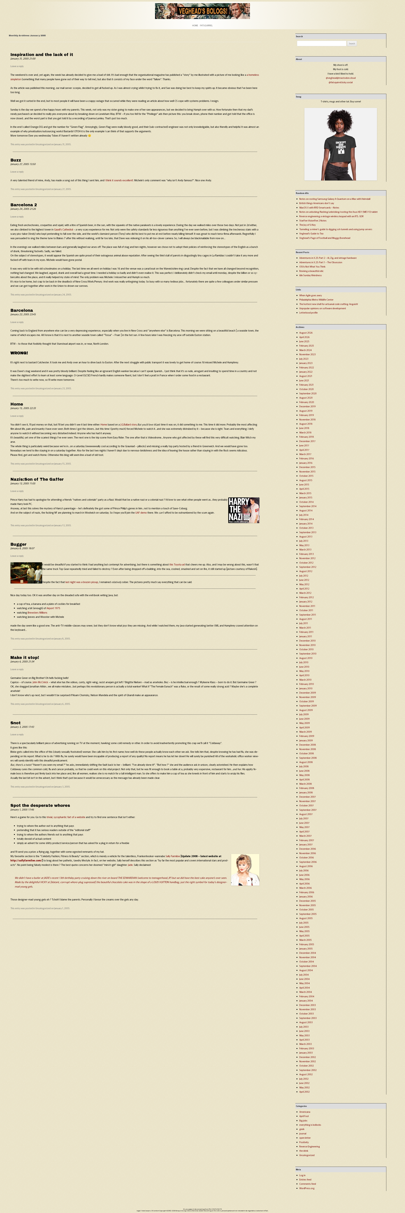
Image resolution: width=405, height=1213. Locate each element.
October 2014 (306, 501)
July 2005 (303, 922)
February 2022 (306, 367)
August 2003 (306, 1022)
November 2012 (307, 558)
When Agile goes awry (310, 295)
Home (195, 25)
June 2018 (304, 428)
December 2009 (307, 692)
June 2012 (304, 579)
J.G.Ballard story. (128, 424)
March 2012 (305, 592)
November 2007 (307, 801)
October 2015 (306, 475)
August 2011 (305, 618)
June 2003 (304, 1031)
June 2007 (304, 822)
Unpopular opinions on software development (322, 308)
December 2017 (307, 441)
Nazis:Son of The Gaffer (37, 479)
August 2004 (306, 970)
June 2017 (304, 445)
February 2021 (306, 384)
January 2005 (306, 948)
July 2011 (303, 623)
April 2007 (304, 831)
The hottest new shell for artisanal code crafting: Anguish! (328, 304)
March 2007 (305, 835)
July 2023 (303, 358)
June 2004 (304, 978)
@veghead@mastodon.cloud (341, 77)
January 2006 (306, 896)
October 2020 (306, 389)
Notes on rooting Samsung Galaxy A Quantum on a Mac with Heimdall (334, 198)
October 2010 (306, 649)
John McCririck (40, 682)
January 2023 (305, 363)
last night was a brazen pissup (81, 582)
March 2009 (305, 731)
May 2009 (304, 723)
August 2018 (305, 423)
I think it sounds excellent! (119, 180)
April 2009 (304, 727)
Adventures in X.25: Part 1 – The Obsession (320, 262)
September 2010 (307, 653)
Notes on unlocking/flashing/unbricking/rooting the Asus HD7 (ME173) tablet (338, 211)
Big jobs (303, 1120)
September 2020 (308, 393)
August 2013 (305, 536)
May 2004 (304, 983)
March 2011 (305, 627)
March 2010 (305, 679)
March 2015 (305, 493)
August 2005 (306, 918)
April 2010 (304, 675)
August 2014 (305, 510)
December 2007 (307, 796)
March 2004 (305, 991)
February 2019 (306, 415)
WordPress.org (307, 1188)
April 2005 (304, 935)
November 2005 (307, 905)
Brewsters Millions (37, 612)
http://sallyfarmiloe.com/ (26, 860)
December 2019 (307, 406)
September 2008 (308, 757)
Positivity (304, 1142)
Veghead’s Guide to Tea (311, 233)
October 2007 (306, 805)
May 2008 (304, 775)
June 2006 (304, 874)
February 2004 (306, 996)
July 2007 (303, 818)
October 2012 (306, 562)
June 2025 (304, 341)
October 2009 (306, 701)
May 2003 (304, 1035)
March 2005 (305, 939)
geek (301, 1129)
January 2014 (305, 523)
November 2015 (307, 471)
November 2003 (307, 1009)
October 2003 (306, 1013)
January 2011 (305, 636)
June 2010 (304, 666)
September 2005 (308, 913)
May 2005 (304, 931)
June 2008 (304, 770)
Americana (304, 1111)
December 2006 (307, 848)
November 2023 (307, 354)
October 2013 (306, 527)
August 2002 (306, 1074)
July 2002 (303, 1078)
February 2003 (306, 1048)
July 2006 (304, 870)
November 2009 (307, 697)
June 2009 (304, 718)
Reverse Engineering (309, 1146)
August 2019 (305, 410)
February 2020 (306, 402)
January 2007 (306, 844)
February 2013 (306, 553)
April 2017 (304, 449)
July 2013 (303, 540)
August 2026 (306, 332)
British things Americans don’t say (316, 203)
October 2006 (306, 857)
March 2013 (305, 549)
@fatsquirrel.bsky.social (341, 82)
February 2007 (306, 840)
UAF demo (141, 512)
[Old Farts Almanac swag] (340, 179)
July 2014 (303, 514)
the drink (303, 1150)
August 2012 (305, 571)
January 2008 (306, 792)
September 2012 (307, 566)
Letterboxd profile (308, 312)
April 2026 (304, 337)
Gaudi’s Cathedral (63, 229)
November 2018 (307, 419)
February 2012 (306, 597)
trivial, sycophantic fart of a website (66, 817)
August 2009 (306, 710)
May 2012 (304, 584)
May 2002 (304, 1087)
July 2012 (303, 575)
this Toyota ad (177, 564)
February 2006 (306, 892)
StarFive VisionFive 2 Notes (313, 220)
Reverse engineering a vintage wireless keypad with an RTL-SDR (331, 216)
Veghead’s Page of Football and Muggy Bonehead (324, 237)
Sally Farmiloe (173, 856)
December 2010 (307, 640)
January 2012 (305, 601)
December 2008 (307, 744)
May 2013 (304, 545)
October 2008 (306, 753)
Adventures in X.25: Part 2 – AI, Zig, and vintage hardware (328, 257)
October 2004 (306, 961)
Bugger (18, 544)
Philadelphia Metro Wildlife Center (316, 299)
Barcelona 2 (23, 205)
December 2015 (307, 467)
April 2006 (304, 883)
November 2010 (307, 645)
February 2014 (306, 519)
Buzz (15, 160)
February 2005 (306, 944)
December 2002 (307, 1057)
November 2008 (307, 749)
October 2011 (306, 610)
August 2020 (306, 397)
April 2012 (304, 588)
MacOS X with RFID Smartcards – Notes (319, 207)
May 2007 (304, 827)
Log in (302, 1175)
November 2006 (307, 853)
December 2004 (307, 952)
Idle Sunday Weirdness (310, 275)
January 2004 (306, 1000)
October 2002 (306, 1065)
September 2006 (308, 861)
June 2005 (304, 926)
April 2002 (304, 1091)
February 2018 (306, 436)
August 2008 (306, 762)
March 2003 (305, 1043)
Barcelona (21, 310)
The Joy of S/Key (307, 224)
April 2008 (304, 779)
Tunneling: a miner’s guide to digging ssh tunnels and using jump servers (335, 229)
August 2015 (305, 480)
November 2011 (307, 606)
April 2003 (304, 1039)
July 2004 (304, 974)
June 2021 (304, 380)
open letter (305, 1137)
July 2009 (304, 714)
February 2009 (306, 736)
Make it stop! (24, 657)
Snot (15, 723)
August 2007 (306, 814)
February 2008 (306, 788)
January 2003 (306, 1052)
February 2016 (306, 458)
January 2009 (306, 740)
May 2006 (304, 879)
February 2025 (306, 345)
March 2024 (305, 350)
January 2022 (305, 371)
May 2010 (304, 671)
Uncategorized (43, 144)
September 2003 (308, 1018)
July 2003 (303, 1026)
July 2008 (304, 766)
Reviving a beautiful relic (311, 271)
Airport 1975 (53, 608)
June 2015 (304, 484)
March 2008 (305, 783)
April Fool (304, 1116)
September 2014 (307, 506)
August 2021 (305, 376)
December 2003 (307, 1005)
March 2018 (305, 432)
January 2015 (305, 497)
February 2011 (306, 631)
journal (302, 1133)
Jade (130, 865)
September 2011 (307, 614)
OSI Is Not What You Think (312, 266)
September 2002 (308, 1070)
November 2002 (307, 1061)
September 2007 (308, 809)
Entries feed (305, 1179)
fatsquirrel (206, 25)
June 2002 (304, 1083)
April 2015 (304, 488)
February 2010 (306, 684)
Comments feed (307, 1183)
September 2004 (308, 966)
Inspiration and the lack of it (41, 55)
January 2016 (305, 462)
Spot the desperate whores (40, 805)
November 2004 (307, 957)
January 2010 (305, 688)
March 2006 (305, 887)
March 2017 (305, 454)
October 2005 (306, 909)
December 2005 (307, 900)
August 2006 (306, 866)
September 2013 (307, 532)
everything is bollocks (310, 1124)
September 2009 (308, 705)
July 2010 (303, 662)
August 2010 (305, 658)
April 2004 (304, 987)
